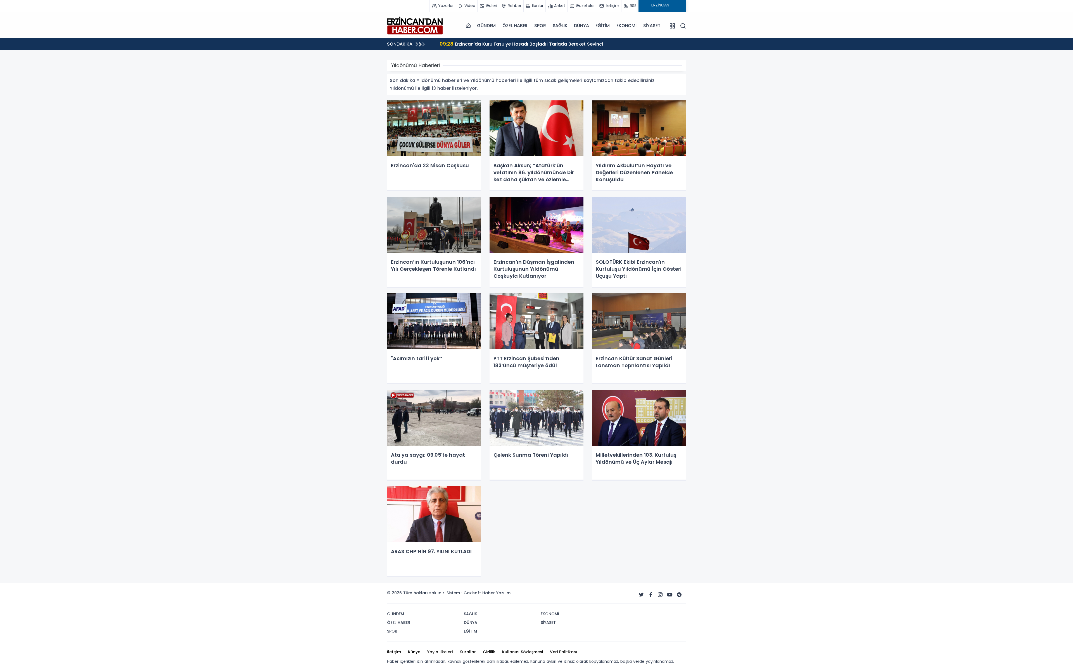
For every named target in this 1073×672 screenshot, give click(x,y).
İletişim (394, 652)
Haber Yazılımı (497, 593)
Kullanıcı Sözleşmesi (522, 652)
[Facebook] (651, 595)
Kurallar (468, 652)
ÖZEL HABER (515, 25)
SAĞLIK (560, 25)
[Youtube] (670, 595)
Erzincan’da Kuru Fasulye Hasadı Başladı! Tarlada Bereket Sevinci (521, 43)
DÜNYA (581, 25)
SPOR (540, 25)
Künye (414, 652)
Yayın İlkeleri (440, 652)
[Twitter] (641, 595)
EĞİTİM (602, 25)
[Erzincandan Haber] (415, 25)
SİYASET (652, 25)
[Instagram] (660, 595)
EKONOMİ (626, 25)
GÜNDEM (486, 25)
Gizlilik (489, 652)
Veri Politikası (563, 652)
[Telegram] (679, 595)
